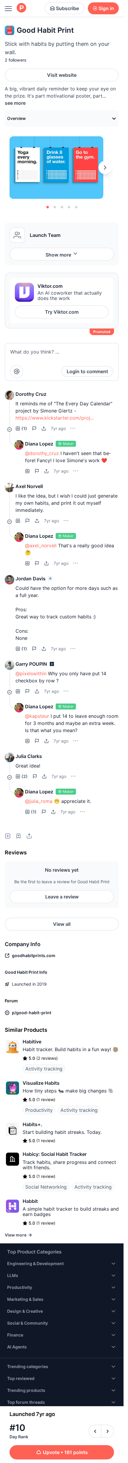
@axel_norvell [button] (41, 545)
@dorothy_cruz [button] (42, 453)
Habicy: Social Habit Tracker (55, 1154)
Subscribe (67, 8)
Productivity (39, 1110)
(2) (24, 776)
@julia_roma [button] (38, 801)
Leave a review (62, 897)
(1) (24, 428)
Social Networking (46, 1187)
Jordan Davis (30, 579)
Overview (16, 118)
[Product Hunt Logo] (21, 8)
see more (15, 103)
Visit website (62, 75)
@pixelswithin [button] (30, 673)
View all (62, 924)
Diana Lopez (39, 444)
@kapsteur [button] (37, 716)
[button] (9, 395)
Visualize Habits (41, 1083)
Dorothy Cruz (30, 394)
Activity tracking (44, 1069)
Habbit (30, 1201)
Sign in (106, 8)
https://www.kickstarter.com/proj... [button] (54, 418)
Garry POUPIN (31, 664)
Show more (58, 255)
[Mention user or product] (16, 371)
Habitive (32, 1042)
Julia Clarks (28, 756)
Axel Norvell (29, 486)
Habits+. (32, 1124)
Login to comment (87, 371)
